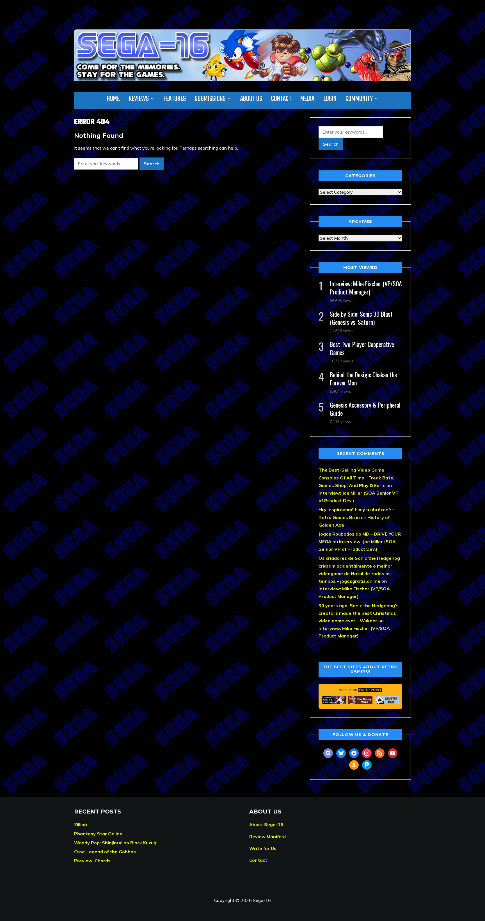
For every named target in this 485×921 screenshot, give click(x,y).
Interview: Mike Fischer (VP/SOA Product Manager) (366, 287)
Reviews (139, 98)
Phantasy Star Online (98, 834)
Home (113, 98)
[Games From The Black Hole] (334, 700)
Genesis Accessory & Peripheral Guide (365, 408)
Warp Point (370, 690)
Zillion (80, 824)
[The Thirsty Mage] (360, 700)
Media (307, 98)
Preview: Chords (92, 860)
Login (330, 98)
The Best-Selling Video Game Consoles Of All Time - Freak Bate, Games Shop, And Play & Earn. (356, 477)
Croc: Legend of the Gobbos (105, 851)
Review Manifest (267, 836)
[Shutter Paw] (387, 700)
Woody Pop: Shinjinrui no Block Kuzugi (115, 842)
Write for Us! (263, 848)
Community (359, 98)
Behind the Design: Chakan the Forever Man (363, 378)
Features (174, 98)
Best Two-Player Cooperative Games (362, 348)
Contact (281, 98)
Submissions (210, 98)
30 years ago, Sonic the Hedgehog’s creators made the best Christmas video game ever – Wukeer (359, 613)
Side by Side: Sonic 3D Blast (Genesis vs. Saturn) (361, 317)
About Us (251, 98)
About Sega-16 (266, 824)
